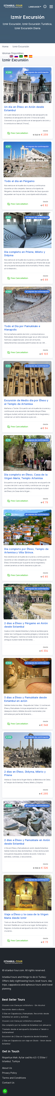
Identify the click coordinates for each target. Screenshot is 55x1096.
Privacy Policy (9, 1072)
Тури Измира (16, 56)
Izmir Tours (11, 56)
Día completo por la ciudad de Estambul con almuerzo (26, 1025)
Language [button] (34, 6)
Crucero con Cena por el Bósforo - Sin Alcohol (23, 1005)
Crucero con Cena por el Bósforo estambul (22, 1021)
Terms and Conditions (14, 1077)
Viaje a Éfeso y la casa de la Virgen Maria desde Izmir (26, 916)
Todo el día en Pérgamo (19, 181)
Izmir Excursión (30, 56)
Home (5, 46)
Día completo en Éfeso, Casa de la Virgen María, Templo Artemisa (25, 476)
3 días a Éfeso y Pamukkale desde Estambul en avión (25, 699)
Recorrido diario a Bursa (13, 1009)
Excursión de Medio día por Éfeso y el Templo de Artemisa (26, 402)
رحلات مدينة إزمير (21, 56)
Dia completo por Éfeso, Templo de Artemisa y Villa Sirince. (26, 550)
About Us (7, 1068)
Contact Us (8, 1082)
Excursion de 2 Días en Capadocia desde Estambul (25, 1036)
